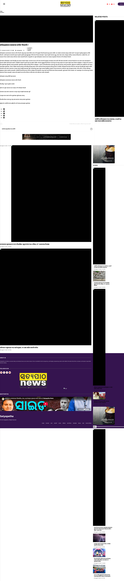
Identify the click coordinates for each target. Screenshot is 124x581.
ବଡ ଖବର (29, 49)
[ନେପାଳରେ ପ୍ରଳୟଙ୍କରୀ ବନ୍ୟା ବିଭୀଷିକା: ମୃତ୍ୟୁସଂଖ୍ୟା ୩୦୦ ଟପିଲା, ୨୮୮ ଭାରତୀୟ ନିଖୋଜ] (51, 193)
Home (43, 423)
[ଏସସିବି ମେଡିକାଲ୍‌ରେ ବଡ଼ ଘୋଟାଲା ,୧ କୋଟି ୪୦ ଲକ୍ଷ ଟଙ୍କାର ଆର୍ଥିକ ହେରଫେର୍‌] (109, 68)
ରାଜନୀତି (29, 50)
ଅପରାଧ (79, 423)
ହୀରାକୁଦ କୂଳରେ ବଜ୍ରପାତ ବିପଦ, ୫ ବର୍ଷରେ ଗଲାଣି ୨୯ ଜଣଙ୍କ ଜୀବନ (102, 544)
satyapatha (19, 50)
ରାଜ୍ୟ (52, 423)
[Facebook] (107, 4)
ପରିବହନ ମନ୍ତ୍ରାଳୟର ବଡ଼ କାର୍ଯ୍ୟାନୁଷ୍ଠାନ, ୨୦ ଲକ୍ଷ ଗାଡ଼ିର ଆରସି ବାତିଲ (19, 347)
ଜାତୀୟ (60, 423)
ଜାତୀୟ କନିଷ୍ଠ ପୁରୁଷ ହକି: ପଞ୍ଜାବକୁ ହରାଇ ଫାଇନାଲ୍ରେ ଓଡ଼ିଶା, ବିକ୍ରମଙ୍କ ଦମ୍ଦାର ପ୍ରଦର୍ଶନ (102, 575)
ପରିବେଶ (64, 423)
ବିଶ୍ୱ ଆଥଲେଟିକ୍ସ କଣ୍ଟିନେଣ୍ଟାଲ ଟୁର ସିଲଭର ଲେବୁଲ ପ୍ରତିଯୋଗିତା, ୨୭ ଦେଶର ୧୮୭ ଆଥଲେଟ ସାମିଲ (102, 560)
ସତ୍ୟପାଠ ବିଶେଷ (88, 423)
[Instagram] (113, 4)
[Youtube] (111, 4)
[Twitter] (109, 4)
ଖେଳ (83, 423)
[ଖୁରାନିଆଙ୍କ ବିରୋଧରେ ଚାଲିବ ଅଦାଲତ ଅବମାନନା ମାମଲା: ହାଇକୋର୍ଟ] (99, 396)
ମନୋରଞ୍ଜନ (75, 423)
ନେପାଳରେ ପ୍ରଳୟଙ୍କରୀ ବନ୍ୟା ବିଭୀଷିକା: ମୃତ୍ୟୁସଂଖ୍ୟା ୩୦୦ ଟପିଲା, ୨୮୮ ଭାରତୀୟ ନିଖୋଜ (24, 244)
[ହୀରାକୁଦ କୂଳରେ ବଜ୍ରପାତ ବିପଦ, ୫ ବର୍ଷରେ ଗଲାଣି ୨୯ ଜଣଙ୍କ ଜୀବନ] (99, 538)
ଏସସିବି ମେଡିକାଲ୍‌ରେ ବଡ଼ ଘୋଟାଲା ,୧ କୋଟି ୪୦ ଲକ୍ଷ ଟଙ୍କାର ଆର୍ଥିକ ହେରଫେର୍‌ (108, 120)
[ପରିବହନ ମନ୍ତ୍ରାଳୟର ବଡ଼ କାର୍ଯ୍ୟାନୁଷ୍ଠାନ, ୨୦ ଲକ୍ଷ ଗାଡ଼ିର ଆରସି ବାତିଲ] (45, 297)
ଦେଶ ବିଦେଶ (29, 48)
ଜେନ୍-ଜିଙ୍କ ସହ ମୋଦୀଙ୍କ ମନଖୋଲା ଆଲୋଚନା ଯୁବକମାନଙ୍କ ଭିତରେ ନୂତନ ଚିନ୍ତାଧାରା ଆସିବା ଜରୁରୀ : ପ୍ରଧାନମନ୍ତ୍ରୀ (103, 529)
